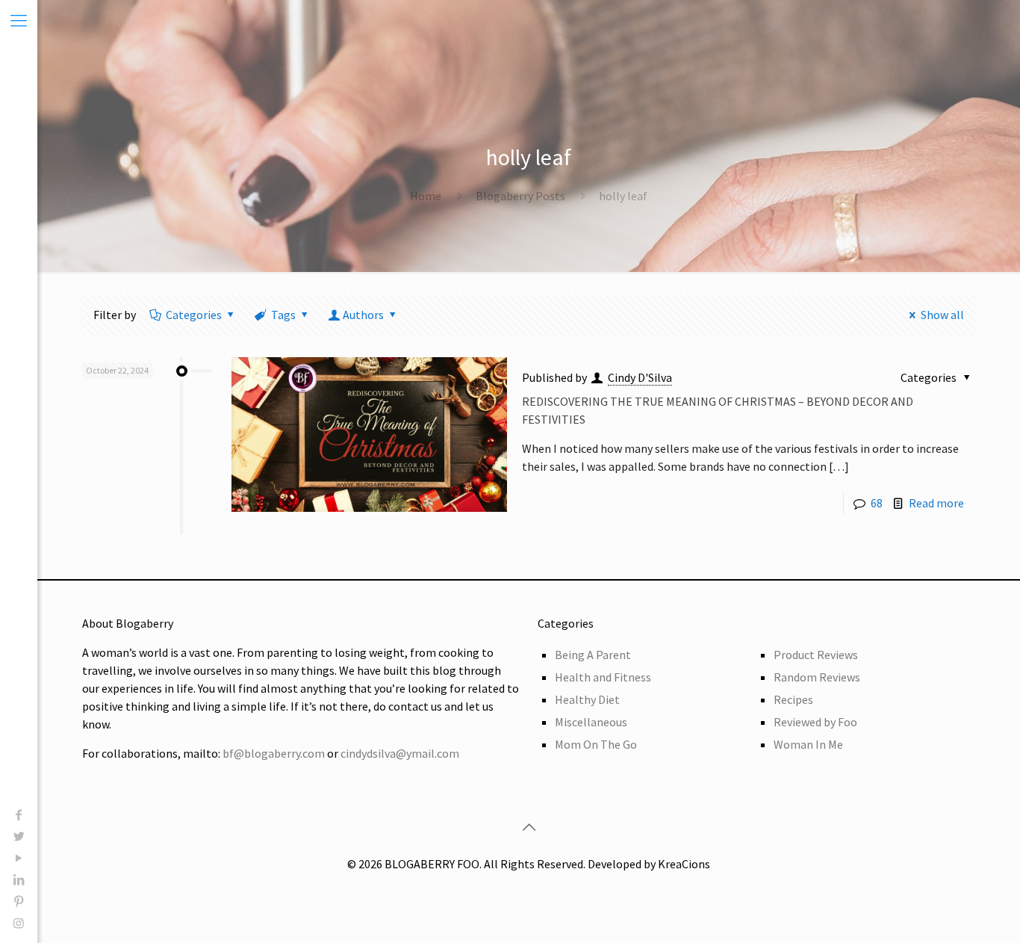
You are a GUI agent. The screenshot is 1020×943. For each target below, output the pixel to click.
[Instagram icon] (18, 922)
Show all (942, 314)
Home (425, 195)
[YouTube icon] (18, 857)
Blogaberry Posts (520, 195)
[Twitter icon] (18, 836)
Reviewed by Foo (815, 721)
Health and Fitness (603, 677)
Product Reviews (816, 654)
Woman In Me (808, 744)
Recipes (793, 699)
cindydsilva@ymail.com (399, 753)
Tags (283, 314)
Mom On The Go (596, 744)
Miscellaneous (591, 721)
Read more (936, 502)
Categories (194, 314)
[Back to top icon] (528, 827)
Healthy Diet (587, 699)
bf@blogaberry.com (274, 753)
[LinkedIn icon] (18, 879)
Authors (363, 314)
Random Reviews (817, 677)
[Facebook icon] (18, 814)
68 (877, 502)
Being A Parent (593, 654)
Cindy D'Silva (640, 377)
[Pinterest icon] (18, 901)
